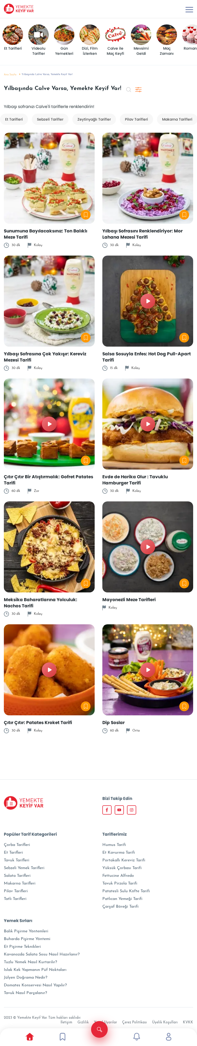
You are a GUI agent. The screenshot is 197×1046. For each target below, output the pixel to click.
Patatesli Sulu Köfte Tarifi (126, 891)
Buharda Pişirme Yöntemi (27, 939)
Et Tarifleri (13, 48)
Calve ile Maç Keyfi (115, 51)
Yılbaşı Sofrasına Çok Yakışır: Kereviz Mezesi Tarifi (45, 357)
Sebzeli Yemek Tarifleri (24, 868)
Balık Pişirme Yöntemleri (26, 931)
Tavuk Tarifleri (16, 860)
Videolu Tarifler (39, 51)
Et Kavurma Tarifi (118, 853)
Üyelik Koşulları (165, 1022)
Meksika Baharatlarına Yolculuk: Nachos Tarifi (40, 603)
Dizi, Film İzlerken (90, 51)
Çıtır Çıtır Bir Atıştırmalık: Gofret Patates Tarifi (48, 480)
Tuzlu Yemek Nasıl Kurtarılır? (30, 962)
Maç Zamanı (167, 51)
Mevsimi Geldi (142, 51)
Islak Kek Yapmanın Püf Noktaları (35, 970)
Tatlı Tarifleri (15, 899)
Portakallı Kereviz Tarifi (123, 860)
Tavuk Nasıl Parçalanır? (25, 993)
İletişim (66, 1022)
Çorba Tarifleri (17, 845)
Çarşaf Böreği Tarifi (120, 907)
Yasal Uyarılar (105, 1022)
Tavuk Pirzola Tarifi (119, 883)
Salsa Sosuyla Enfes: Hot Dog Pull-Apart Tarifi (146, 357)
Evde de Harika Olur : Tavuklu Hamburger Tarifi (135, 480)
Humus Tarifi (114, 845)
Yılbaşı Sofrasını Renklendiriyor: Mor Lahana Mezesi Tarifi (142, 234)
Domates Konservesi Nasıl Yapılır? (35, 985)
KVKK (188, 1022)
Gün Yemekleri (64, 51)
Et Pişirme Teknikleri (22, 947)
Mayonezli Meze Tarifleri (129, 600)
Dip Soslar (113, 722)
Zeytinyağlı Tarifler (94, 119)
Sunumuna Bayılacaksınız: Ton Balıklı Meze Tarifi (45, 234)
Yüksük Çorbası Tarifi (122, 868)
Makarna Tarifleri (19, 883)
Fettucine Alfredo (118, 876)
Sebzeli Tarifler (50, 119)
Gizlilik (83, 1022)
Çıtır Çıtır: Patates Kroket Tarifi (38, 722)
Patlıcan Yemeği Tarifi (122, 899)
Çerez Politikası (134, 1022)
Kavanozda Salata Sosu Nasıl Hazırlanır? (42, 954)
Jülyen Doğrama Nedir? (25, 978)
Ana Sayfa (10, 74)
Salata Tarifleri (17, 876)
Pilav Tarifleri (136, 119)
